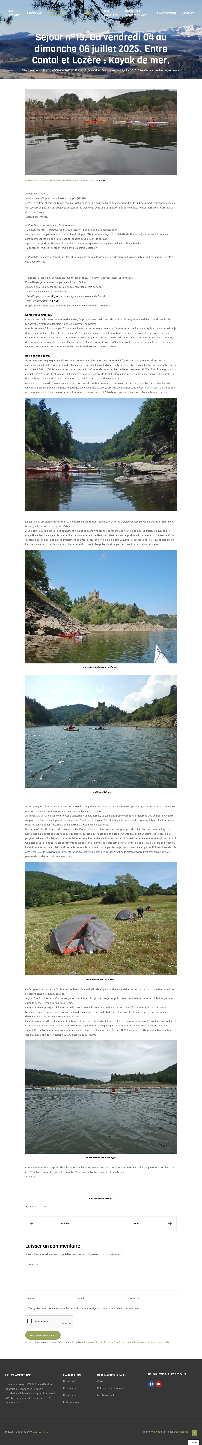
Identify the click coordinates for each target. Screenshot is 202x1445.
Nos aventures (111, 13)
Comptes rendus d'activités (53, 180)
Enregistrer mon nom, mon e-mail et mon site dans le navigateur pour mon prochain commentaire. (84, 1308)
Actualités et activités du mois (135, 13)
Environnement (166, 13)
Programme (34, 13)
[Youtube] (158, 1384)
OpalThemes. (181, 1431)
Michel (102, 180)
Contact (188, 13)
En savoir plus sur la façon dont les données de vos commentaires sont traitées (128, 1341)
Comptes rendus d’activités (59, 13)
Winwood (156, 1431)
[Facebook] (151, 1384)
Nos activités (14, 13)
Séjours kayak (72, 180)
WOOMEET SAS (39, 1431)
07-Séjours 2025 (32, 180)
